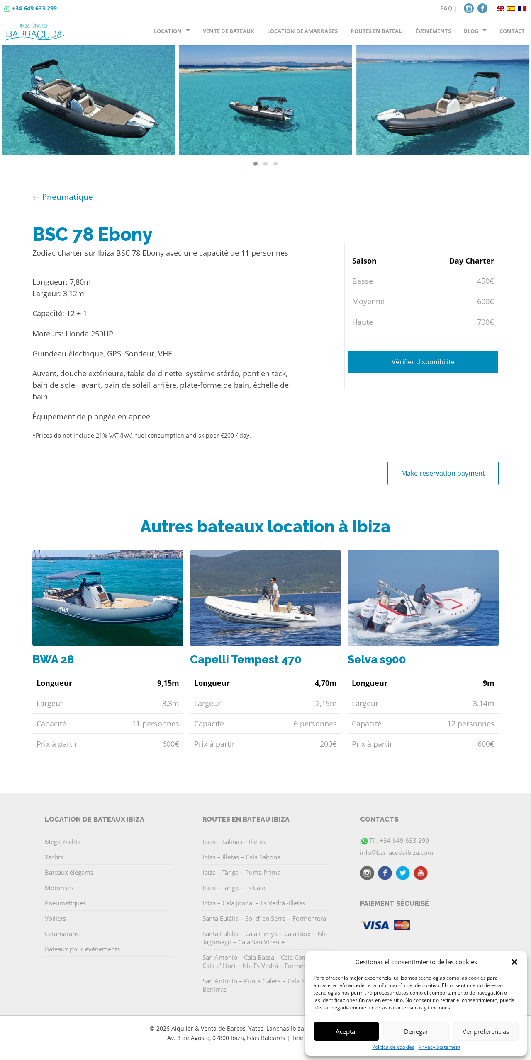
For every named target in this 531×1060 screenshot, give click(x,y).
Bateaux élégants (69, 872)
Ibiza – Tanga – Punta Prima (241, 872)
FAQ (446, 8)
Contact (512, 31)
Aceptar (347, 1031)
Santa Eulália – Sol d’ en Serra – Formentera (264, 918)
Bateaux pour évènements (82, 949)
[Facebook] (482, 7)
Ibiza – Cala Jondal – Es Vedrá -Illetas (253, 903)
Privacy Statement (439, 1047)
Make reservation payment (443, 473)
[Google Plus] (421, 874)
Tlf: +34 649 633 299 (399, 840)
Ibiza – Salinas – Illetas (234, 841)
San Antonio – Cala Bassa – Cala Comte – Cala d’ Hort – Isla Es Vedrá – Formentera (260, 961)
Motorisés (59, 887)
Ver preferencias (486, 1031)
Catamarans (62, 933)
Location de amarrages (302, 31)
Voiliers (55, 918)
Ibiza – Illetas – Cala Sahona (241, 857)
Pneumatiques (65, 903)
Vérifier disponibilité (423, 362)
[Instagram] (469, 7)
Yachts (54, 857)
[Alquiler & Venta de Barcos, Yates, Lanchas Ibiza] (36, 28)
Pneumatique (67, 196)
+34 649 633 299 (34, 8)
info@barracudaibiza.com (396, 852)
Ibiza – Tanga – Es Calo (234, 887)
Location (168, 31)
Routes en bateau (377, 31)
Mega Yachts (62, 841)
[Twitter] (403, 874)
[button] (514, 962)
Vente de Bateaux (228, 31)
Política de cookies (393, 1047)
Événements (433, 31)
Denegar (416, 1031)
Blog (471, 31)
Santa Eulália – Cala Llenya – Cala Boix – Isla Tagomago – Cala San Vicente (264, 937)
